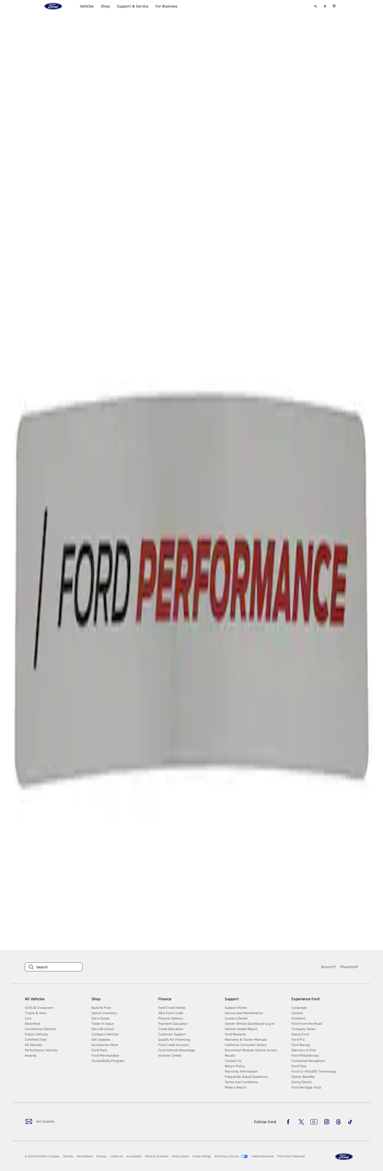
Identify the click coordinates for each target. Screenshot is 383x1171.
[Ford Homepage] (344, 1157)
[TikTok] (350, 1122)
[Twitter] (301, 1122)
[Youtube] (314, 1122)
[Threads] (338, 1122)
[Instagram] (326, 1122)
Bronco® (328, 966)
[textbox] (54, 967)
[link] (68, 1156)
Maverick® (349, 966)
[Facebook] (289, 1122)
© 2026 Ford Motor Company (42, 1156)
